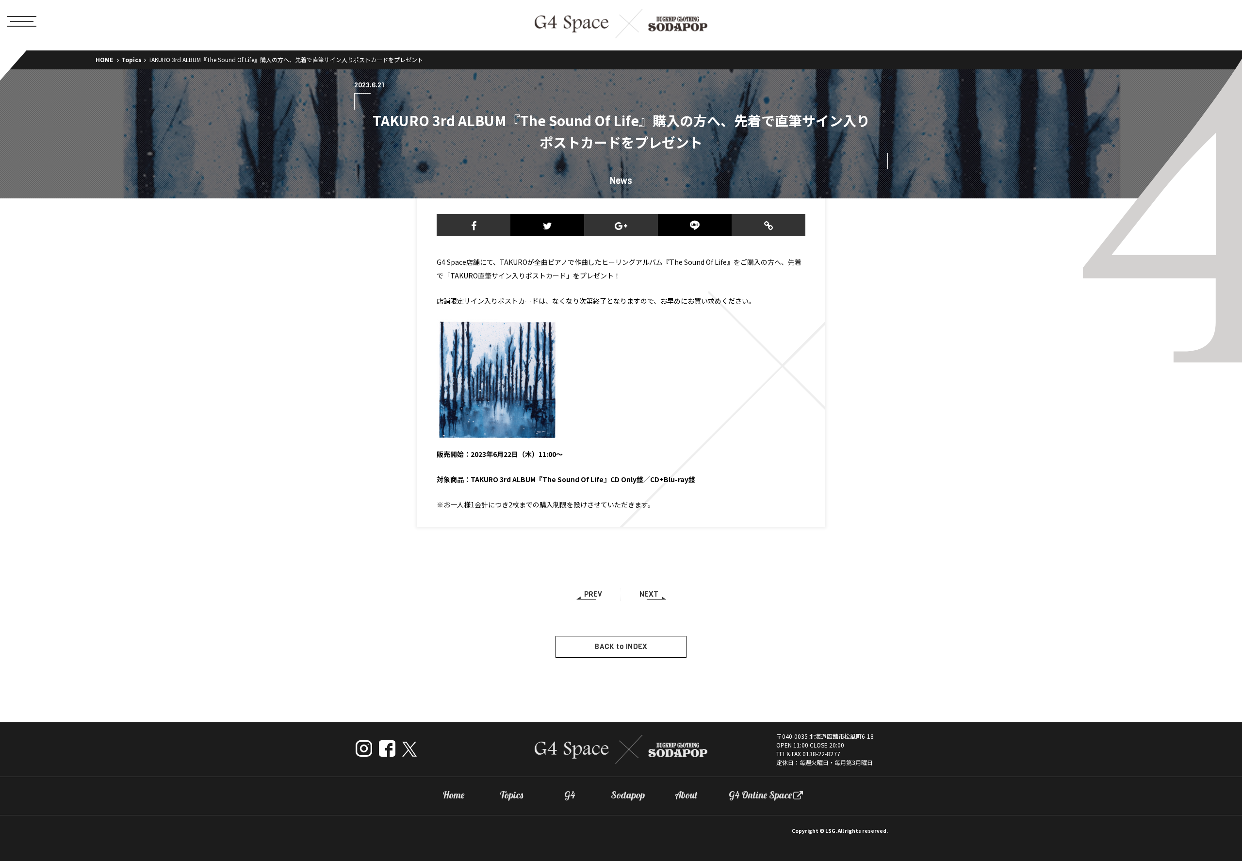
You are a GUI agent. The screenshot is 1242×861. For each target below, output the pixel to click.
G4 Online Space (760, 795)
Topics (131, 59)
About (686, 795)
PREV (593, 594)
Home (453, 795)
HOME (104, 59)
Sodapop (628, 795)
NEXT (648, 594)
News (621, 181)
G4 (569, 795)
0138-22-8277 (821, 753)
